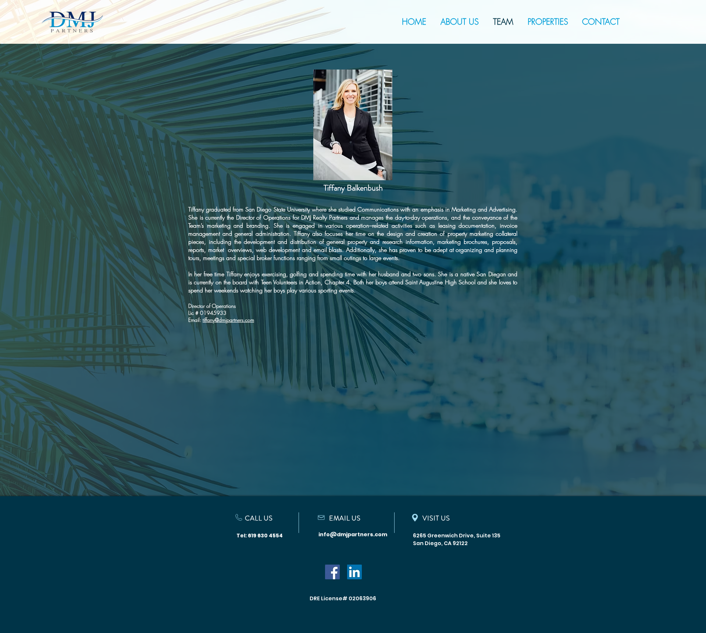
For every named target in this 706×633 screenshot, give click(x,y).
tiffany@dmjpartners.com (228, 319)
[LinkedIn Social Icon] (354, 572)
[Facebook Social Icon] (332, 572)
